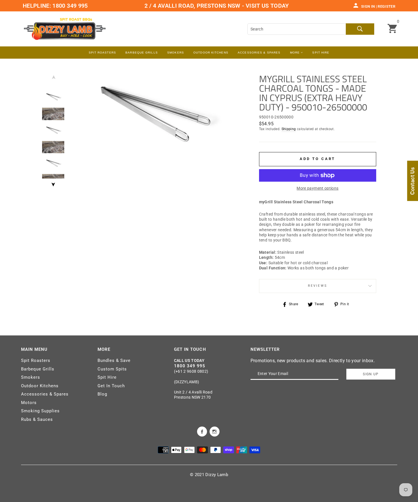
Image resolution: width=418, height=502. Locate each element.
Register (386, 6)
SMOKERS (175, 52)
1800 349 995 (69, 5)
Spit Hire (320, 52)
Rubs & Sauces (37, 419)
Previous (53, 78)
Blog (102, 394)
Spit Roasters (102, 52)
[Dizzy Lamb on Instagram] (215, 431)
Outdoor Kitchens (210, 52)
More (295, 52)
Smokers (30, 377)
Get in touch (190, 349)
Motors (29, 402)
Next (53, 183)
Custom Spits (112, 369)
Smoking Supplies (40, 410)
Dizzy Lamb (216, 474)
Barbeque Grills (141, 52)
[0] (392, 29)
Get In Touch (111, 385)
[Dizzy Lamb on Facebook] (202, 431)
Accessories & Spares (259, 52)
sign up (370, 374)
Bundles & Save (114, 360)
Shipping (289, 129)
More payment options (317, 188)
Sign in (368, 6)
